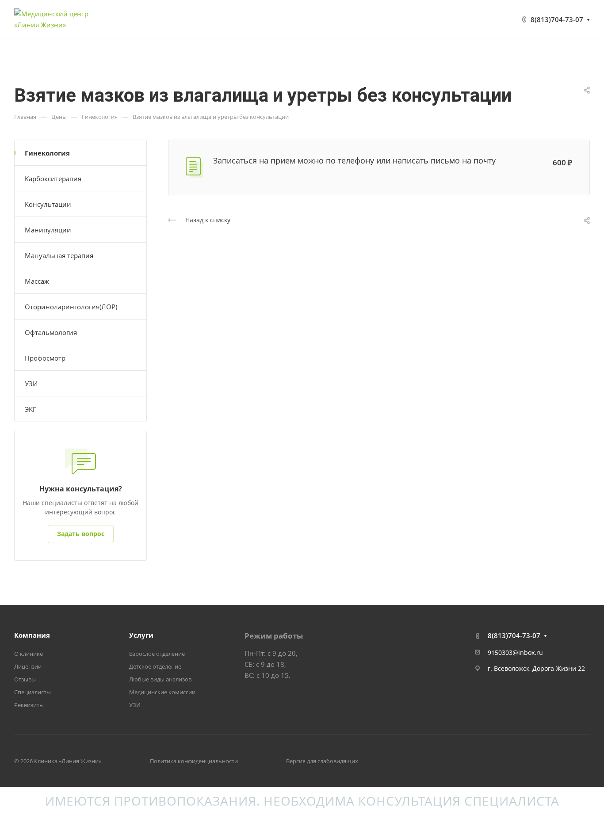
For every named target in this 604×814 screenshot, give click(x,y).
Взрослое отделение (157, 654)
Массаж (37, 281)
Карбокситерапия (53, 178)
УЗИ (31, 383)
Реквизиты (29, 705)
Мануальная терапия (59, 255)
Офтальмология (51, 332)
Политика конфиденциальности (194, 761)
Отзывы (25, 679)
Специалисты (32, 692)
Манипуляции (48, 229)
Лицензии (28, 666)
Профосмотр (45, 358)
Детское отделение (155, 666)
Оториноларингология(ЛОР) (71, 306)
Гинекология (47, 152)
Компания (32, 635)
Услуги (141, 635)
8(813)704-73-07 (557, 19)
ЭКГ (30, 409)
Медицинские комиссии (162, 692)
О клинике (28, 654)
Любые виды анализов (160, 679)
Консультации (48, 204)
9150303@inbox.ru (515, 652)
